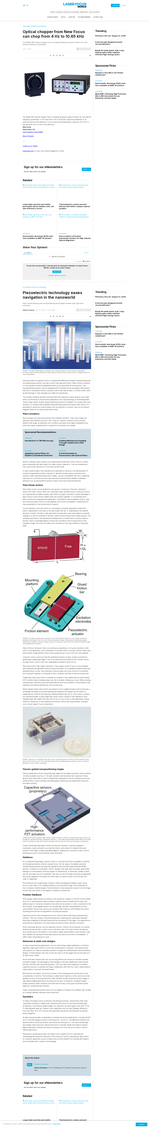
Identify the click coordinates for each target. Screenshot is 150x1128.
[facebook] (50, 55)
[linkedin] (54, 55)
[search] (27, 5)
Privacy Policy (56, 1124)
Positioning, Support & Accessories (34, 26)
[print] (90, 55)
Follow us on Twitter (30, 146)
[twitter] (57, 55)
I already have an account (57, 275)
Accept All (141, 1124)
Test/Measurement (84, 17)
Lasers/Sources (52, 17)
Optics (63, 17)
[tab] (28, 252)
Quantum (71, 17)
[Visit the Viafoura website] (86, 261)
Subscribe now (28, 151)
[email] (63, 55)
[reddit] (60, 55)
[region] (57, 257)
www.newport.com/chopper (33, 132)
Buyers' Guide (98, 17)
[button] (24, 5)
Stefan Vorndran (28, 310)
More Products (28, 136)
